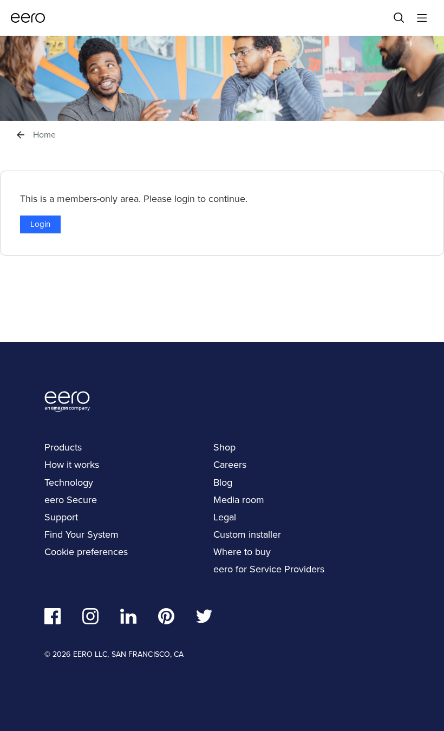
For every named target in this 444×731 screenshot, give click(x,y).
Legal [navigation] (224, 517)
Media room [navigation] (238, 499)
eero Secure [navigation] (70, 499)
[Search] (399, 18)
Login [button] (40, 224)
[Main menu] (422, 18)
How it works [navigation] (71, 464)
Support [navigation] (61, 517)
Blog (222, 482)
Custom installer (247, 534)
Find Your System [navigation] (81, 534)
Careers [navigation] (229, 464)
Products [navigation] (63, 447)
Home (44, 134)
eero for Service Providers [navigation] (268, 569)
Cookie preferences (86, 551)
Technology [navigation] (68, 482)
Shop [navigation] (224, 447)
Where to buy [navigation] (242, 551)
